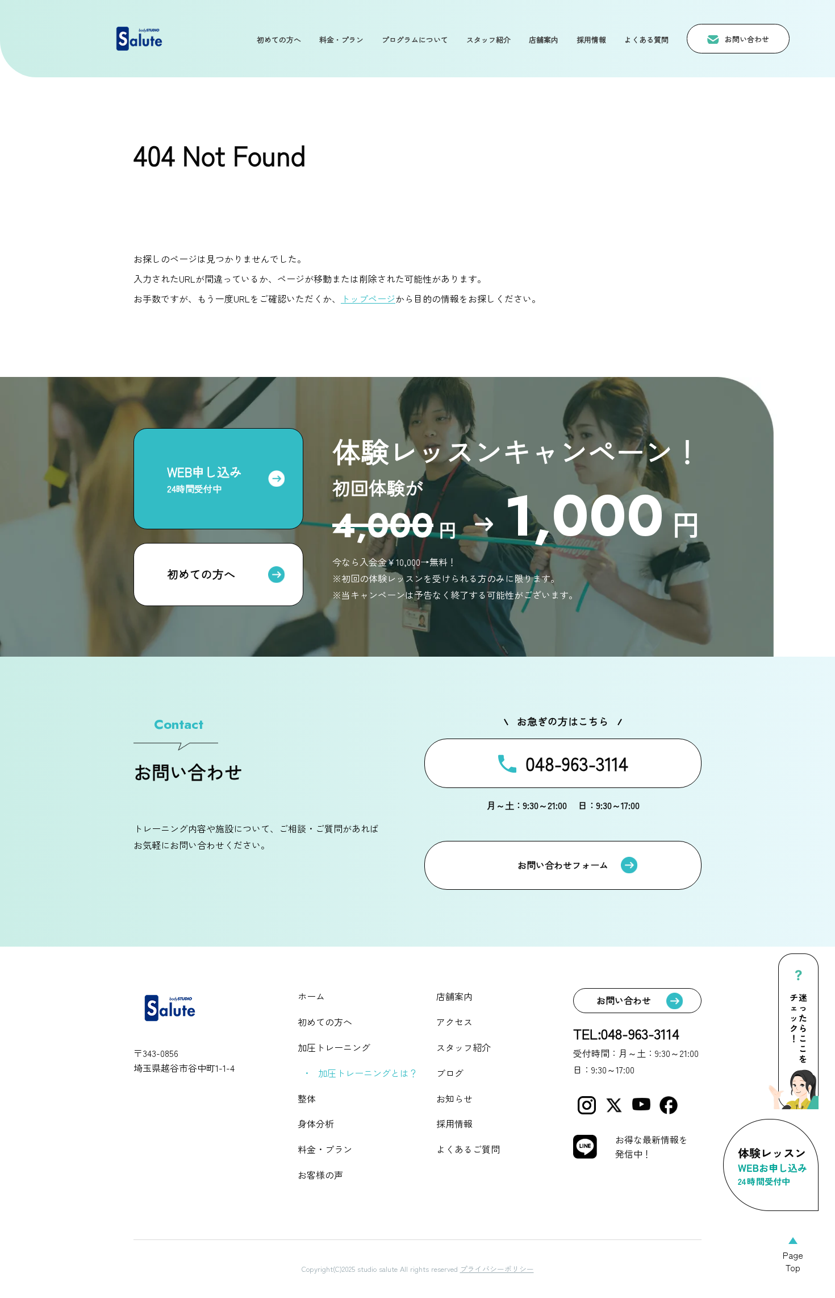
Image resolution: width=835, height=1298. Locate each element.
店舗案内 (543, 39)
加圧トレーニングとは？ (368, 1073)
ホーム (311, 996)
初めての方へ (279, 39)
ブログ (450, 1073)
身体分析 (316, 1123)
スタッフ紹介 (488, 39)
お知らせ (454, 1098)
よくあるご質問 (468, 1149)
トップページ (368, 298)
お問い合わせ (747, 39)
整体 (307, 1098)
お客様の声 (320, 1174)
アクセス (454, 1022)
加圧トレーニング (334, 1047)
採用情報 (591, 39)
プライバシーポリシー (497, 1268)
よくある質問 (646, 39)
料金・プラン (341, 39)
